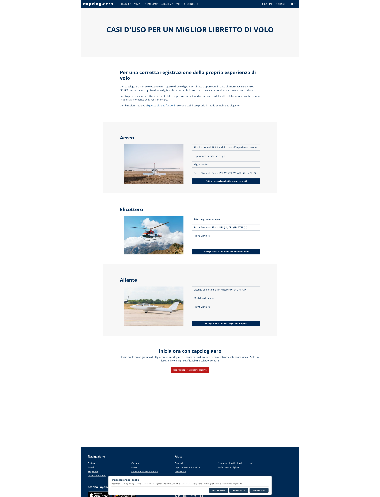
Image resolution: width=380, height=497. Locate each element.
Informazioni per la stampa (144, 471)
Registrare (93, 471)
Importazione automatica (187, 467)
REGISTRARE (268, 4)
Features (92, 463)
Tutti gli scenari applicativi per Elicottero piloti (226, 251)
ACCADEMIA (167, 4)
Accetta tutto (259, 490)
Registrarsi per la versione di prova (190, 369)
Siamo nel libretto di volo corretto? (235, 463)
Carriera (135, 463)
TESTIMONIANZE (151, 4)
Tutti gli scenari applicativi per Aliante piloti (226, 323)
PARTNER (180, 4)
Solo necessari (218, 490)
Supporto (179, 463)
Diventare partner (97, 475)
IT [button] (292, 4)
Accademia (180, 471)
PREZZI (137, 4)
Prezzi (91, 467)
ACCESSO (280, 4)
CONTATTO (192, 4)
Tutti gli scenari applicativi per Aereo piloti (226, 181)
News (134, 467)
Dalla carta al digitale (228, 467)
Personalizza (239, 490)
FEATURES (126, 4)
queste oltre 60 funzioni (161, 105)
